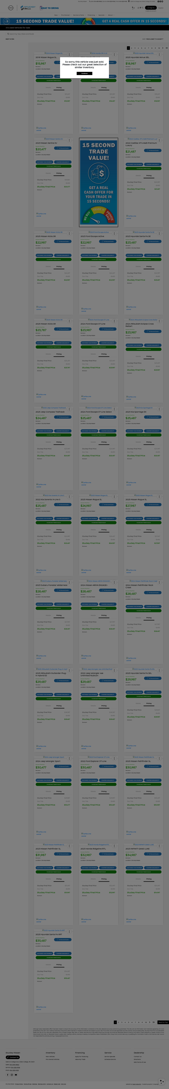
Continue (84, 73)
